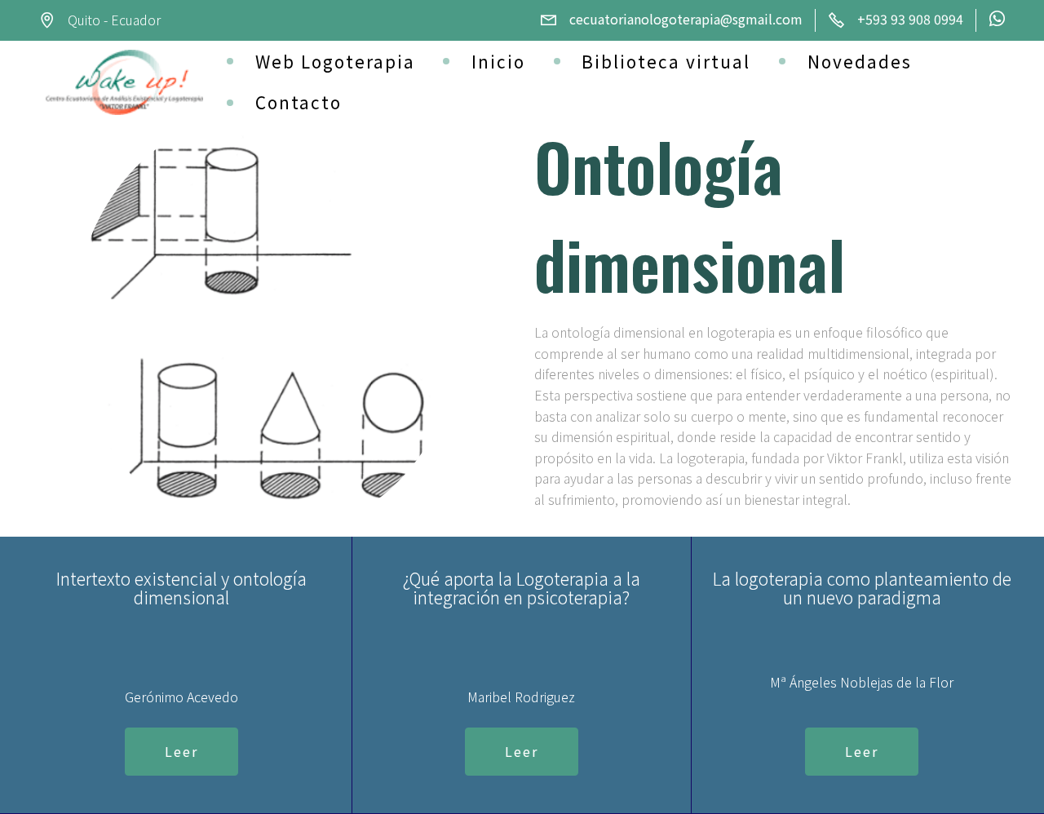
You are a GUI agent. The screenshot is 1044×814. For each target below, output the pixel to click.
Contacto (298, 102)
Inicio (498, 61)
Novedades (859, 61)
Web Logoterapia (335, 61)
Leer (181, 751)
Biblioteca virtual (666, 61)
